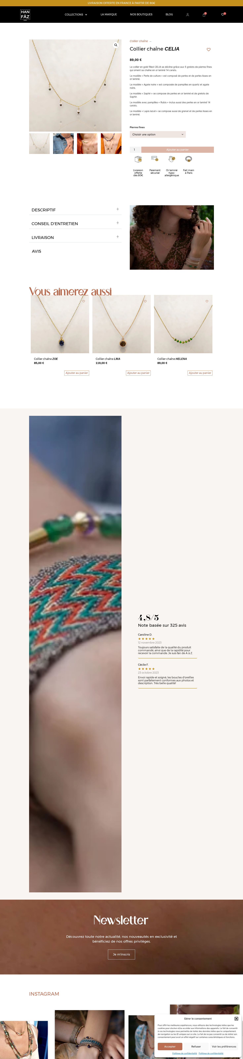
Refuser (196, 1046)
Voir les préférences (224, 1046)
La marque (109, 14)
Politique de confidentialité (184, 1053)
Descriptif (44, 209)
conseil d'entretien (55, 223)
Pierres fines (137, 127)
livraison (43, 237)
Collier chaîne (139, 41)
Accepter (170, 1046)
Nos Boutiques (141, 14)
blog (169, 14)
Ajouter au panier (177, 149)
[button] (236, 1018)
